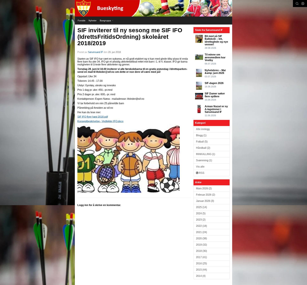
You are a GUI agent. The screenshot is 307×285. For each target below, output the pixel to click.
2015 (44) (201, 269)
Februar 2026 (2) (205, 194)
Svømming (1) (204, 160)
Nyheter (93, 20)
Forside (81, 20)
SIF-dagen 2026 (214, 83)
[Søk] (297, 3)
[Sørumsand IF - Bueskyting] (153, 8)
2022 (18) (201, 226)
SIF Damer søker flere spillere (215, 95)
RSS (201, 173)
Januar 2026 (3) (205, 201)
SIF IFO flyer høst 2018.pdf (92, 116)
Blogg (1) (201, 135)
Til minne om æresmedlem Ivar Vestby (215, 57)
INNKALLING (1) (205, 154)
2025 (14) (201, 207)
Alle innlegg (203, 129)
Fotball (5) (202, 141)
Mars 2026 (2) (204, 188)
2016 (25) (201, 263)
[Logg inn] (303, 3)
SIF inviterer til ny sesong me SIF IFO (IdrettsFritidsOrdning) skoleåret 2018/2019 (129, 36)
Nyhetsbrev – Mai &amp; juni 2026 (215, 72)
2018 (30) (201, 251)
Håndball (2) (203, 148)
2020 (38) (201, 238)
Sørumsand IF (95, 52)
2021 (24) (201, 232)
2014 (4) (200, 276)
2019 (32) (201, 244)
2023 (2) (200, 219)
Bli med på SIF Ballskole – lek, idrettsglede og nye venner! (216, 40)
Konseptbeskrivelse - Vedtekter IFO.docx (100, 121)
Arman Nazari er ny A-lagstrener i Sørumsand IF (216, 109)
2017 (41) (201, 257)
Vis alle (200, 166)
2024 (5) (200, 213)
